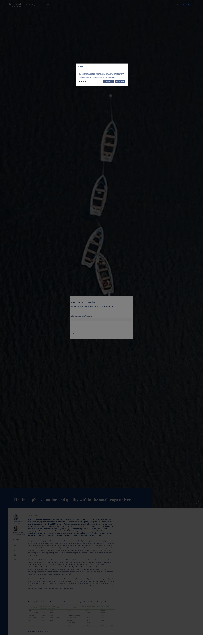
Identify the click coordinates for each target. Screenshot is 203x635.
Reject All (108, 81)
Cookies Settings (83, 81)
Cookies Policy (111, 77)
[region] (102, 75)
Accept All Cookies (120, 81)
